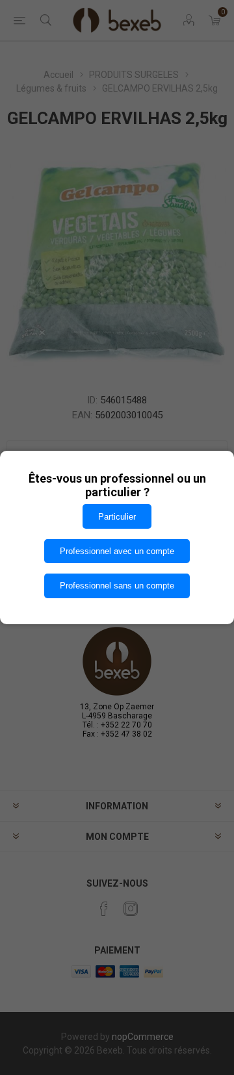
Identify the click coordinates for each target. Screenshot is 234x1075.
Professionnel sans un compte (117, 585)
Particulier (117, 517)
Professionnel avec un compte (117, 551)
